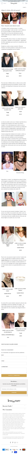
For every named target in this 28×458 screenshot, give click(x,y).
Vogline (7, 244)
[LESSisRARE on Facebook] (11, 442)
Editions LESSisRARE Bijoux (8, 334)
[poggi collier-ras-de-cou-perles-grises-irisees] (7, 60)
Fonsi (20, 73)
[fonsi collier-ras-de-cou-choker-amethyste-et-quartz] (20, 59)
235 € (7, 296)
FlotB (20, 111)
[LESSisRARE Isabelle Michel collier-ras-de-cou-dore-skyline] (20, 240)
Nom (2, 355)
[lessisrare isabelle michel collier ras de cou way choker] (8, 280)
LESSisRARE (15, 446)
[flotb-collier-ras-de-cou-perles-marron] (20, 320)
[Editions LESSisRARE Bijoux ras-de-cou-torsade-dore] (8, 321)
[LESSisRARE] (14, 3)
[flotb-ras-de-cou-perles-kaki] (20, 98)
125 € (20, 114)
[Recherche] (23, 3)
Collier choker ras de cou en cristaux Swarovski (7, 242)
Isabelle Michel (20, 247)
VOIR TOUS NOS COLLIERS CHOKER (9, 344)
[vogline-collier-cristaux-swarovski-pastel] (8, 233)
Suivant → (25, 7)
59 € (8, 337)
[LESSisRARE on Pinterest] (13, 442)
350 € (20, 75)
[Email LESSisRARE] (17, 442)
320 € (20, 250)
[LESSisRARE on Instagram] (15, 442)
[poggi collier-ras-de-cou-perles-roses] (8, 105)
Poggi (7, 73)
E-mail (3, 360)
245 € (7, 76)
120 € (7, 246)
